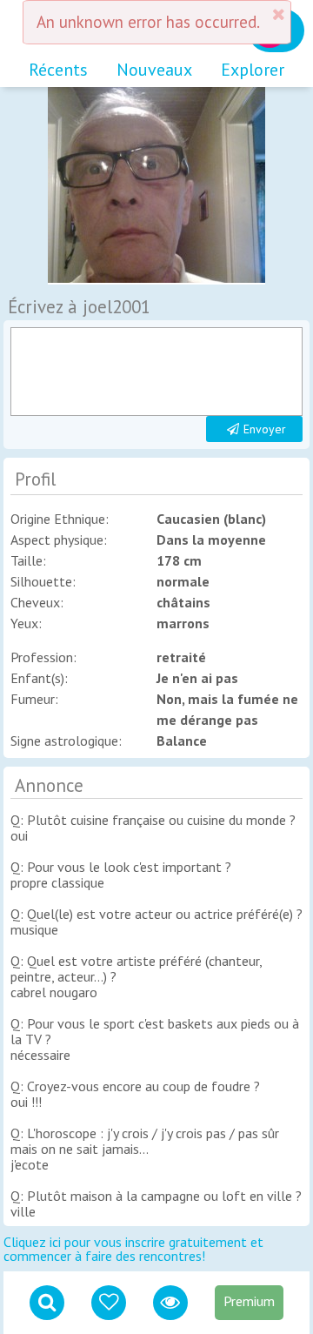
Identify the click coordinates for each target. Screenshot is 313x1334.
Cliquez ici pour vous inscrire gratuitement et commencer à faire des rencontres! (133, 1248)
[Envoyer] (156, 371)
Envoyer (264, 429)
